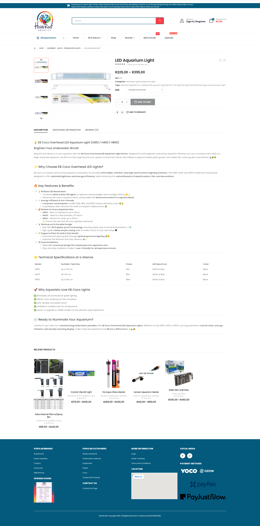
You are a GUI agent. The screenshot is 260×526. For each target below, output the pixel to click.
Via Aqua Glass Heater (113, 392)
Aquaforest (39, 453)
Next (41, 119)
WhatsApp (122, 112)
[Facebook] (182, 455)
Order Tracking (138, 458)
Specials (171, 36)
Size (117, 90)
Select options (51, 408)
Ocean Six (38, 468)
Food (85, 472)
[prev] (220, 60)
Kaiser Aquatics (41, 458)
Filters (58, 421)
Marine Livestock (90, 453)
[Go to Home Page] (34, 48)
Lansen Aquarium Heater (146, 392)
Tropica (37, 463)
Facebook (117, 112)
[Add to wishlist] (59, 362)
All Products (94, 37)
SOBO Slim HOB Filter (179, 390)
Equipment (145, 81)
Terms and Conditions (141, 463)
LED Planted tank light (198, 85)
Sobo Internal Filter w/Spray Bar (49, 415)
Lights (153, 81)
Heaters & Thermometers (110, 396)
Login (133, 453)
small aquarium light (216, 85)
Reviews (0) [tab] (91, 129)
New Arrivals (151, 36)
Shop (113, 37)
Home (76, 37)
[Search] (160, 21)
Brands (128, 37)
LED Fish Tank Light (173, 85)
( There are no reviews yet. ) (137, 64)
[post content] (49, 384)
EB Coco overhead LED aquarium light (149, 85)
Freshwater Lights (133, 81)
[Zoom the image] (44, 483)
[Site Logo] (44, 21)
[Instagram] (189, 455)
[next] (224, 60)
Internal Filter (41, 421)
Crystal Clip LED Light (81, 392)
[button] (50, 89)
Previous (41, 60)
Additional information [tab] (66, 129)
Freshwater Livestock (92, 458)
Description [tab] (41, 129)
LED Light (185, 85)
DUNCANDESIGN (154, 515)
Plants (85, 468)
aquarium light (126, 85)
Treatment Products (91, 477)
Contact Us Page (90, 488)
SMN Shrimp (39, 472)
